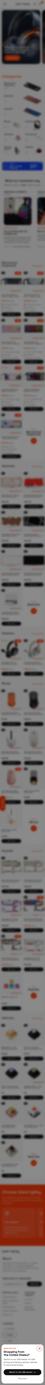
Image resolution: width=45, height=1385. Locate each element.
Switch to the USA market (20, 1372)
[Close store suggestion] (39, 1348)
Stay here (22, 1378)
